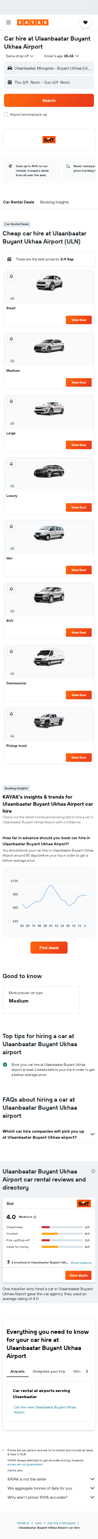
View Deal (79, 320)
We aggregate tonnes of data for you (40, 1488)
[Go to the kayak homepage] (32, 22)
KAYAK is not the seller (27, 1479)
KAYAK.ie (23, 1523)
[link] (49, 948)
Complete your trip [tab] (49, 1371)
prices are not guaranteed (25, 1464)
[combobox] (20, 55)
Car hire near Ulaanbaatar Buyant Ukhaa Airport (45, 1409)
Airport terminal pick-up (28, 114)
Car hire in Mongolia (61, 1523)
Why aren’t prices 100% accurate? (37, 1497)
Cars (38, 1523)
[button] (8, 22)
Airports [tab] (18, 1371)
